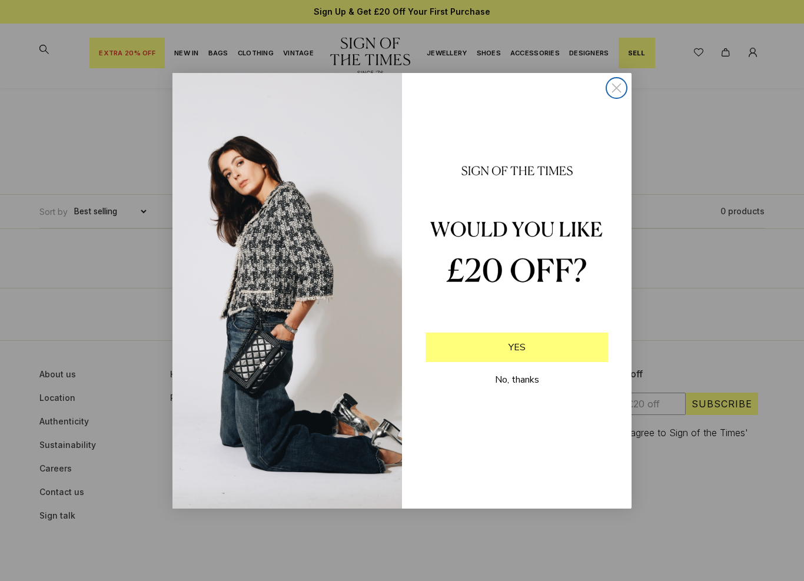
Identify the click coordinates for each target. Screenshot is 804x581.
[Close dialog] (616, 88)
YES (517, 347)
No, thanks (517, 379)
